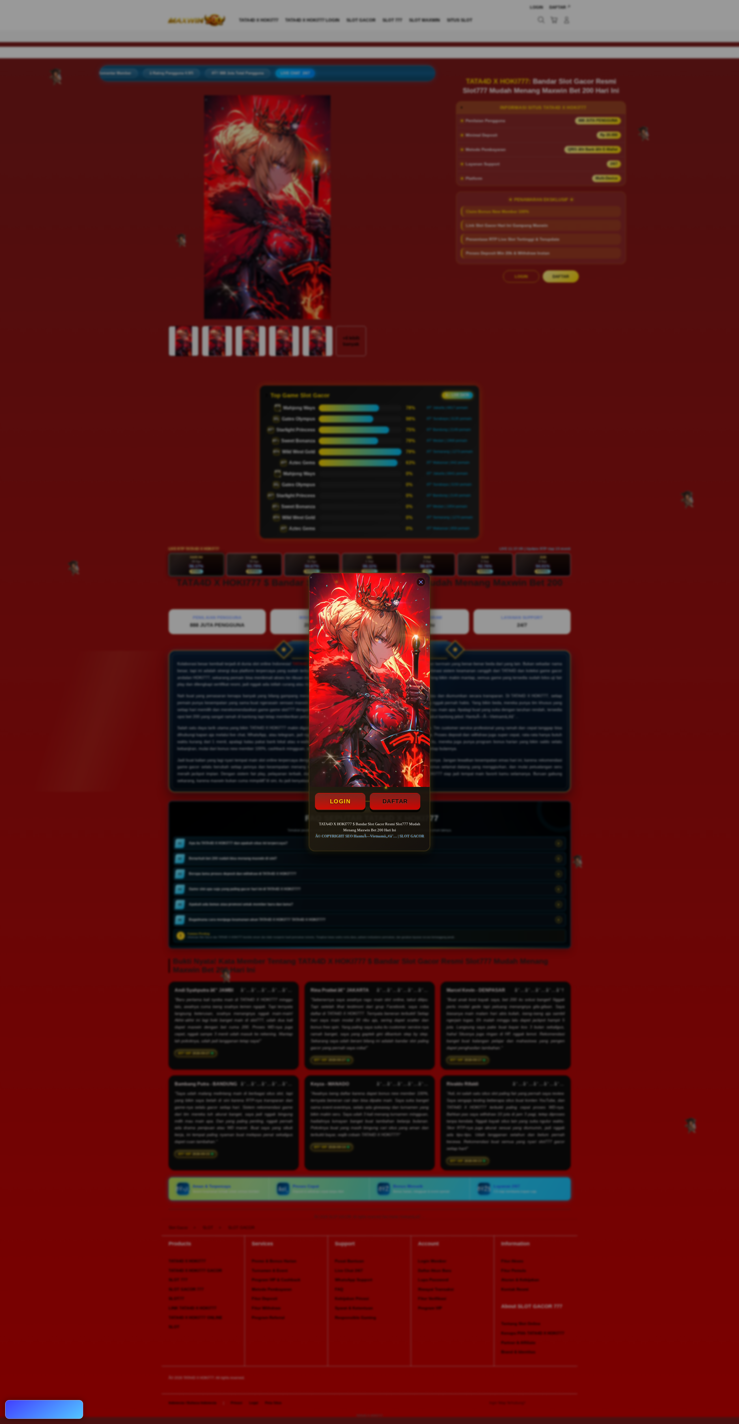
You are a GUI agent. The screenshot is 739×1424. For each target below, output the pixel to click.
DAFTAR (395, 801)
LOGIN (340, 801)
